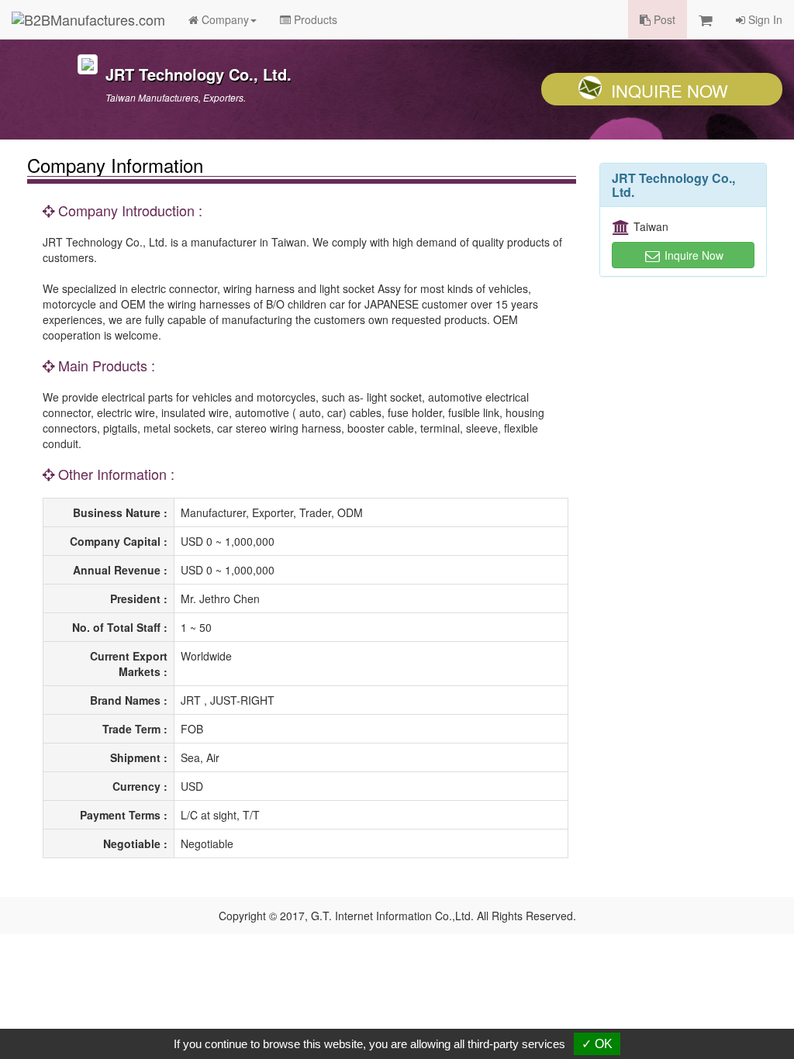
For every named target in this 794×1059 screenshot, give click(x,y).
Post (663, 19)
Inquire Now (669, 90)
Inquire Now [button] (692, 255)
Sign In (763, 19)
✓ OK (597, 1043)
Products (314, 19)
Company (223, 19)
